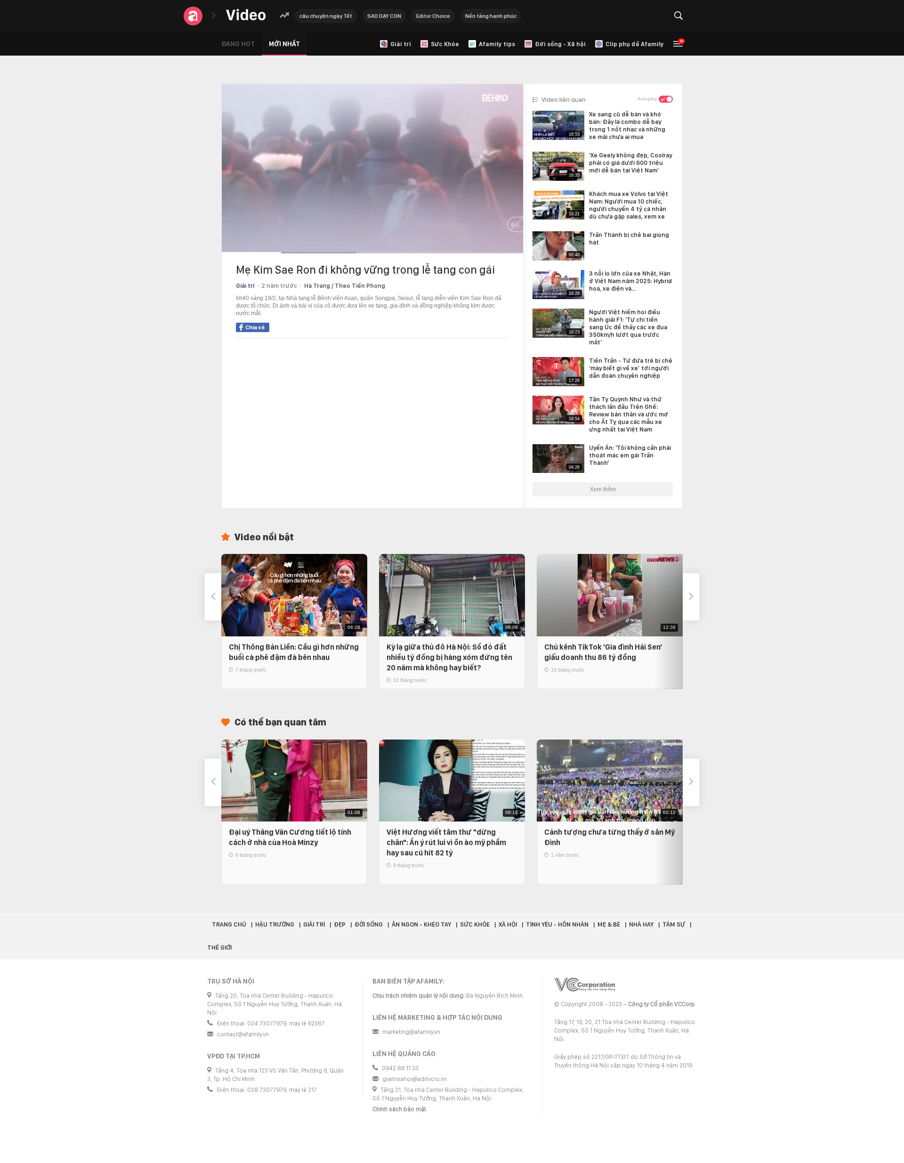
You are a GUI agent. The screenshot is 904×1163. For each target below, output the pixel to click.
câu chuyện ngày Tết (325, 16)
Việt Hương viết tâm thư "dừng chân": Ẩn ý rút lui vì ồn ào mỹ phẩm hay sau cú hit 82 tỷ (446, 842)
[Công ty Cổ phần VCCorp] (584, 985)
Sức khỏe (475, 924)
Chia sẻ (255, 327)
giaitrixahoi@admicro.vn (414, 1078)
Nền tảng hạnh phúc (491, 16)
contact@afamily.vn (243, 1034)
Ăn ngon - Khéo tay (421, 924)
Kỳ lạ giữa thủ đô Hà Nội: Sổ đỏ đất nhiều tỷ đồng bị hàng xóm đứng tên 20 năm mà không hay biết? (449, 657)
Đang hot (238, 44)
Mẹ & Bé (608, 924)
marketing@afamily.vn (411, 1031)
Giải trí (245, 285)
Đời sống (369, 924)
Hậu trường (274, 924)
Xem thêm (603, 489)
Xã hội (508, 924)
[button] (212, 597)
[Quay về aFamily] (193, 16)
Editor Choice (433, 16)
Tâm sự (673, 924)
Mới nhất (284, 44)
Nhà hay (641, 924)
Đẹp (340, 924)
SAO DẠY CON (384, 16)
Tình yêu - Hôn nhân (557, 924)
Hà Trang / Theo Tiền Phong (344, 285)
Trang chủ (229, 924)
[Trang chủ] (246, 15)
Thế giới (219, 947)
